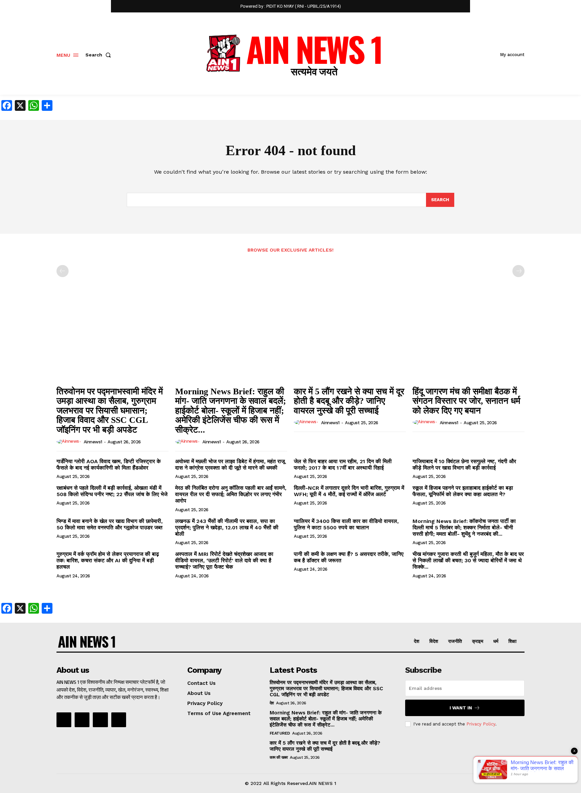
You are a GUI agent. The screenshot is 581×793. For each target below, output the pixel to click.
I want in (461, 707)
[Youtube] (118, 719)
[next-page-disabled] (518, 271)
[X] (100, 719)
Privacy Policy (480, 723)
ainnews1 (93, 441)
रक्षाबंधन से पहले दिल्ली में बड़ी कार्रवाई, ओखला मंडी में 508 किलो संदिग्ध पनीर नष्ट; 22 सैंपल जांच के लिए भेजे (111, 491)
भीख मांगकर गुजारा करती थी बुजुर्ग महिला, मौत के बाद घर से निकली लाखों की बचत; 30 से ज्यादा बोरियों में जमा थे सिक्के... (468, 560)
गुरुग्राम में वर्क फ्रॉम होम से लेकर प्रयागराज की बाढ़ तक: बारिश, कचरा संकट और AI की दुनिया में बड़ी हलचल (107, 560)
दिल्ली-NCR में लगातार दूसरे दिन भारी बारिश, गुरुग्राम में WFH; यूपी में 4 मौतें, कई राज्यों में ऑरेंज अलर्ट (349, 491)
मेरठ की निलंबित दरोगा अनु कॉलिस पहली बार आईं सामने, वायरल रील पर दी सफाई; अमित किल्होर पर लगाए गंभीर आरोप (230, 494)
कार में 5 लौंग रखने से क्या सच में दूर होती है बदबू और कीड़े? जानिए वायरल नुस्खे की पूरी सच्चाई (349, 401)
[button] (99, 55)
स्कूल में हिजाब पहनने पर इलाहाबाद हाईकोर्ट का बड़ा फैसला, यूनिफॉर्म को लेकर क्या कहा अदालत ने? (463, 491)
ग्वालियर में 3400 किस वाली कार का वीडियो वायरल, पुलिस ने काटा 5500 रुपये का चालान (346, 524)
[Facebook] (63, 719)
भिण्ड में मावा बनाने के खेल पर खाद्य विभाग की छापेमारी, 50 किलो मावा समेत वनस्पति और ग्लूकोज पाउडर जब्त (109, 524)
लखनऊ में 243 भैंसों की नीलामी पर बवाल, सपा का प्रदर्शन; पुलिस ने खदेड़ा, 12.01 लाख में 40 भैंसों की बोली (226, 527)
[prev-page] (62, 271)
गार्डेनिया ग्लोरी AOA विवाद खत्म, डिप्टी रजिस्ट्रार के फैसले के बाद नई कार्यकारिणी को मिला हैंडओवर (108, 464)
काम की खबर (279, 757)
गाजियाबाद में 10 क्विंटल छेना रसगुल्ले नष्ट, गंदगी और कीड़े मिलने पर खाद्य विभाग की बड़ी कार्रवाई (464, 464)
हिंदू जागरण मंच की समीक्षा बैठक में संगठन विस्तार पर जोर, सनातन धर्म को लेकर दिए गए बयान (466, 401)
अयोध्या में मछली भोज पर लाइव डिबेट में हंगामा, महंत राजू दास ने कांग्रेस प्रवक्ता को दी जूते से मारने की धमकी (230, 464)
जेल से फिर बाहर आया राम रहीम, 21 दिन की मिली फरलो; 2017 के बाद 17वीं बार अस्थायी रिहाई (343, 464)
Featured (280, 733)
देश (272, 703)
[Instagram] (82, 719)
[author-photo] (69, 441)
